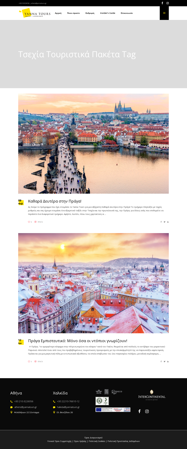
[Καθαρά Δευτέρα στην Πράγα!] (93, 144)
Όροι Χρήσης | (81, 441)
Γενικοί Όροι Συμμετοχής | (60, 441)
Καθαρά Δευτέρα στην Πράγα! (54, 201)
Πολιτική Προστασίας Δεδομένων (123, 441)
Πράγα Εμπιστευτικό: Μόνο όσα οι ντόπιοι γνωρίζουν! (77, 340)
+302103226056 (24, 3)
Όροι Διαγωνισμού (93, 437)
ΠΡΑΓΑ (40, 222)
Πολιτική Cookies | (97, 441)
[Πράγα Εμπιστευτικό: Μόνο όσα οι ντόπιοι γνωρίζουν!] (93, 283)
